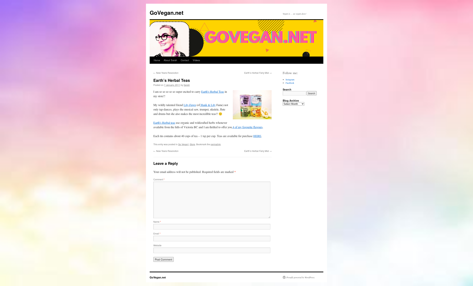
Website (157, 245)
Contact (185, 60)
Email (157, 233)
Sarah (187, 84)
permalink (216, 144)
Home (157, 60)
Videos (196, 60)
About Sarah (170, 60)
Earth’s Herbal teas (164, 123)
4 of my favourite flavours (247, 127)
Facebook (290, 82)
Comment (159, 179)
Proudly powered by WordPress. (300, 277)
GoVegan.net (166, 12)
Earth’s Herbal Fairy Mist (258, 72)
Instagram (290, 79)
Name (157, 221)
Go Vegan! (183, 144)
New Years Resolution (165, 72)
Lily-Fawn (190, 105)
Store (192, 144)
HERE (257, 136)
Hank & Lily (208, 105)
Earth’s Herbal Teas (212, 91)
